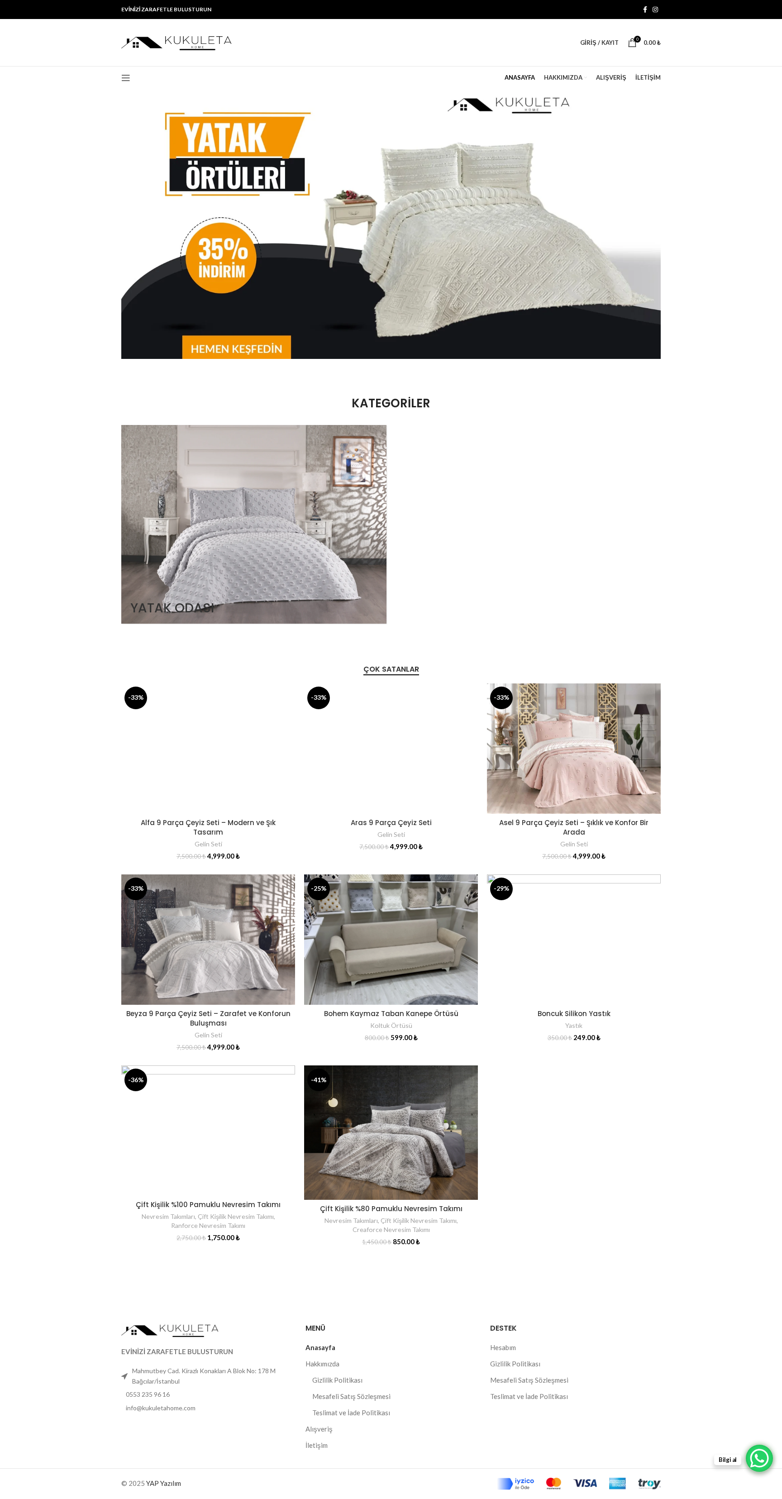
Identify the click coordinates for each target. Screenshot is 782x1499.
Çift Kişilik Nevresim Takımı (236, 1216)
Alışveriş (319, 1429)
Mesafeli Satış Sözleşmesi (351, 1396)
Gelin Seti (208, 844)
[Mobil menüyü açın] (126, 78)
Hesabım (503, 1347)
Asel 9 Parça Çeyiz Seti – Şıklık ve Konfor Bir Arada (573, 827)
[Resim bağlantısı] (171, 1329)
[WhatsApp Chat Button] (759, 1458)
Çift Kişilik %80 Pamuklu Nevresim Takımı (391, 1208)
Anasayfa (320, 1347)
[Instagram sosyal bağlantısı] (655, 10)
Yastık (573, 1025)
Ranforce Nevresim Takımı (208, 1225)
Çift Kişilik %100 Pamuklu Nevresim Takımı (208, 1204)
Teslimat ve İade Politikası (351, 1412)
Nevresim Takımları (168, 1216)
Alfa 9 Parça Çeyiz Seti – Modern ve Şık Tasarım (208, 827)
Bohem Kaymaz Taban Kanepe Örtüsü (391, 1013)
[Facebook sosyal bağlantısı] (645, 10)
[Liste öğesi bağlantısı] (206, 1394)
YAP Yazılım (163, 1483)
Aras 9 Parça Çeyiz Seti (391, 822)
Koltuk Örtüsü (391, 1025)
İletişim (316, 1445)
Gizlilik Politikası (337, 1380)
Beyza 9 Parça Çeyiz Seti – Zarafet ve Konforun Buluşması (208, 1018)
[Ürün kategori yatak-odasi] (253, 524)
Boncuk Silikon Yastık (574, 1013)
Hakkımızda (322, 1364)
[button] (391, 224)
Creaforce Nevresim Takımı (391, 1229)
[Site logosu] (177, 42)
